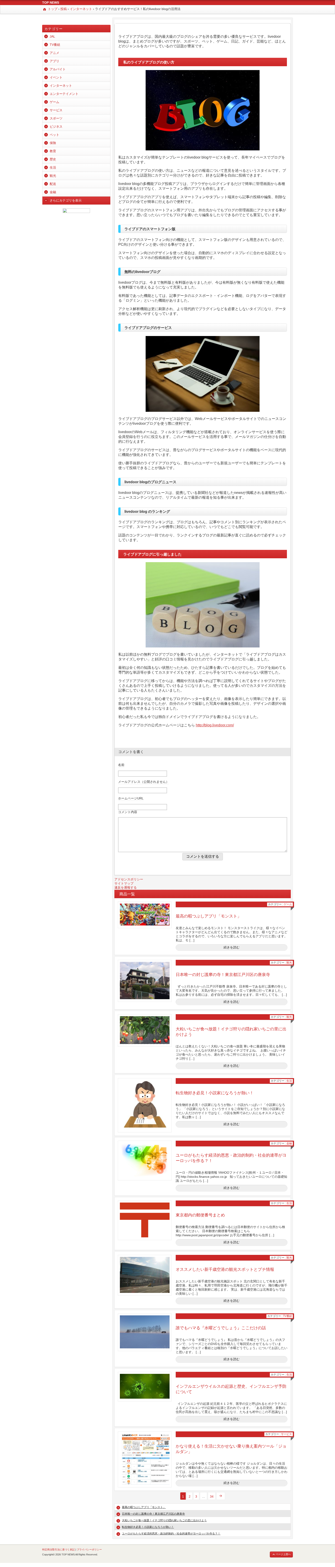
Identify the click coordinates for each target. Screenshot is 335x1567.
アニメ (54, 53)
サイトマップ (124, 883)
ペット (54, 134)
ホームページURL (131, 798)
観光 (289, 962)
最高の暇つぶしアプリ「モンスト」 (208, 916)
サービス (286, 1434)
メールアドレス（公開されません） (143, 782)
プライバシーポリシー (89, 1549)
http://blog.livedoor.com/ (215, 725)
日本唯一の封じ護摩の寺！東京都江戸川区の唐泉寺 (223, 974)
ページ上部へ (283, 1554)
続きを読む (232, 947)
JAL (52, 36)
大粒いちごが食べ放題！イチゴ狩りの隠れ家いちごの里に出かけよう (164, 1520)
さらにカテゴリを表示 (66, 200)
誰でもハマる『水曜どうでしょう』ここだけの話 (221, 1328)
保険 (53, 143)
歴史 (53, 159)
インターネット (61, 85)
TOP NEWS (50, 2)
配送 (53, 184)
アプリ (54, 61)
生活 (289, 1080)
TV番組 (287, 1316)
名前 (121, 765)
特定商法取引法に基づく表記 (58, 1549)
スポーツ (56, 118)
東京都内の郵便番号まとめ (200, 1215)
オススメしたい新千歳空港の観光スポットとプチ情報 (225, 1269)
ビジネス (56, 126)
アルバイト (58, 69)
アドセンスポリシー (128, 879)
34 (212, 1496)
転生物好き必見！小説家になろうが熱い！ (215, 1093)
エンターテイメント (64, 94)
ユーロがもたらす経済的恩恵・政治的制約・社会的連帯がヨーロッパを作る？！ (171, 1533)
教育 (53, 151)
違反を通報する (125, 887)
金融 (289, 1143)
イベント (56, 77)
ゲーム (288, 904)
